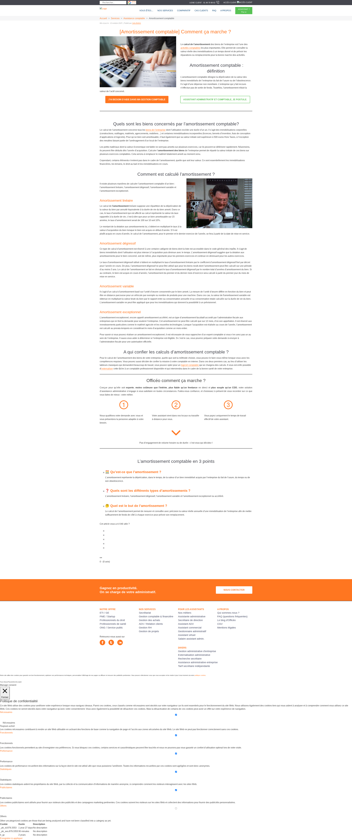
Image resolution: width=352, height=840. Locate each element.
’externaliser (107, 368)
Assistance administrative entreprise (198, 662)
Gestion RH (145, 627)
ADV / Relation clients (151, 624)
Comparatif (183, 10)
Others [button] (3, 806)
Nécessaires (9, 723)
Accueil (103, 18)
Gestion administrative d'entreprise (197, 651)
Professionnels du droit (112, 620)
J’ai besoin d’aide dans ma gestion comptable (136, 99)
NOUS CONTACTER (234, 590)
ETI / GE (104, 612)
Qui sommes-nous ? (228, 612)
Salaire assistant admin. (191, 638)
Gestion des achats (149, 620)
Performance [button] (6, 751)
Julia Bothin (136, 23)
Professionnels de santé (113, 624)
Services (115, 18)
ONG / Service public (111, 627)
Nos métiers (184, 612)
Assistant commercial (189, 627)
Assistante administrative (191, 616)
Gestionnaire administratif (192, 631)
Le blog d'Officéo (226, 620)
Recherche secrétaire (190, 658)
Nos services (165, 10)
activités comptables (190, 48)
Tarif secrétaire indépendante (194, 666)
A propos (225, 10)
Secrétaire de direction (190, 620)
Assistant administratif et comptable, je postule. (215, 99)
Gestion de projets (149, 631)
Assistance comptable (134, 18)
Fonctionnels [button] (6, 732)
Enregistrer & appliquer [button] (11, 838)
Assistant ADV (186, 624)
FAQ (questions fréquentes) (232, 616)
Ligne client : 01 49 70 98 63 (202, 3)
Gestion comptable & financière (156, 616)
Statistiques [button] (5, 769)
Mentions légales (226, 627)
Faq (214, 10)
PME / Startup (107, 616)
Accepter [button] (19, 682)
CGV (220, 624)
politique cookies (200, 675)
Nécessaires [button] (6, 712)
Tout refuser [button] (4, 682)
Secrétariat (145, 612)
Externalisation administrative (194, 655)
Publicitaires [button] (6, 787)
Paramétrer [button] (12, 682)
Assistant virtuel (186, 635)
